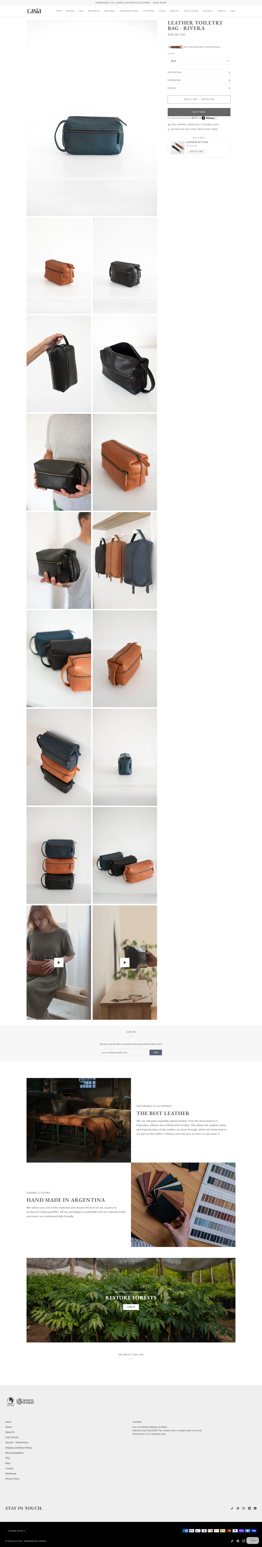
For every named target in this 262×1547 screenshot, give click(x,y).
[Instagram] (243, 1508)
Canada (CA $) (15, 1531)
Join (155, 1052)
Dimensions (174, 80)
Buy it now (199, 112)
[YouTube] (255, 1508)
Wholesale (10, 1473)
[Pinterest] (238, 1508)
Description (174, 72)
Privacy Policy (12, 1478)
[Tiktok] (232, 1508)
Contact (9, 1468)
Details (172, 88)
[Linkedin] (249, 1508)
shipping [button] (137, 1422)
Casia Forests (12, 1437)
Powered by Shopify (35, 1541)
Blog (7, 1463)
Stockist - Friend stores (17, 1442)
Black (173, 61)
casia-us (12, 1541)
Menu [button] (8, 1422)
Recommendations (14, 1453)
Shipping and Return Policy (18, 1447)
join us (131, 1307)
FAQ (7, 1458)
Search (8, 1427)
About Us (10, 1432)
